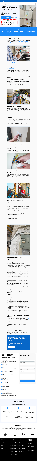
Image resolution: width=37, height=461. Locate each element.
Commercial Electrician (13, 442)
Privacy (2, 448)
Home (2, 441)
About (2, 442)
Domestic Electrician (13, 441)
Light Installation (21, 441)
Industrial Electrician (13, 445)
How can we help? (22, 373)
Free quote (33, 3)
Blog (2, 445)
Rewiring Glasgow (13, 448)
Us (3, 442)
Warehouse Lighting (22, 448)
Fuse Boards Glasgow (13, 454)
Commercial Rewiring (13, 455)
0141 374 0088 (15, 17)
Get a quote (11, 347)
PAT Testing (30, 443)
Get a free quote (5, 17)
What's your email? (22, 362)
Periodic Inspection (31, 446)
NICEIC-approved (15, 62)
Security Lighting (21, 445)
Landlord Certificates (31, 450)
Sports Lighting (21, 451)
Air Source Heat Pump (13, 451)
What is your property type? (24, 369)
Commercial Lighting (22, 442)
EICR (28, 442)
